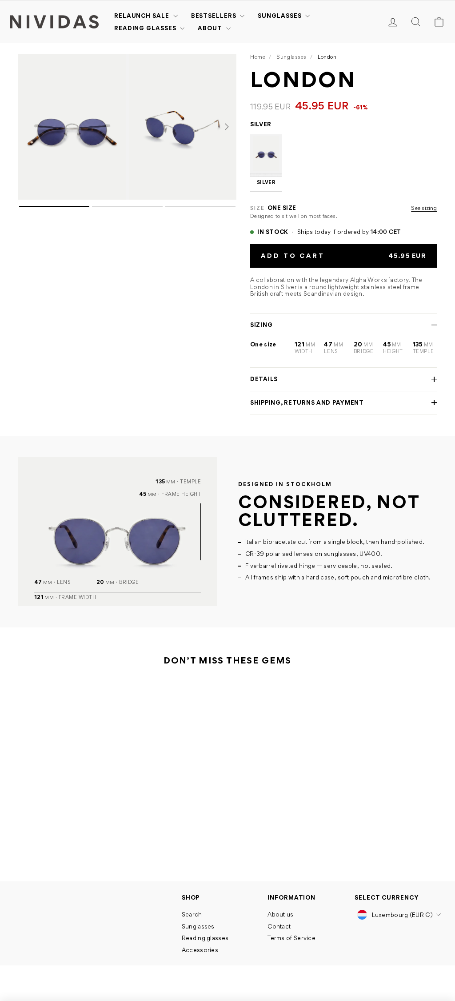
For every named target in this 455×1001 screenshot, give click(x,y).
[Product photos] (127, 234)
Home (257, 56)
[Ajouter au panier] (100, 811)
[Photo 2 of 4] (183, 127)
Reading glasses (146, 28)
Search (192, 914)
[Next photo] (226, 127)
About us (280, 914)
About (211, 28)
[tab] (54, 206)
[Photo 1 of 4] (72, 127)
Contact (279, 926)
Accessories (200, 949)
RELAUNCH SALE (142, 15)
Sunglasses (280, 15)
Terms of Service (291, 937)
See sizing (424, 208)
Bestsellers (214, 15)
